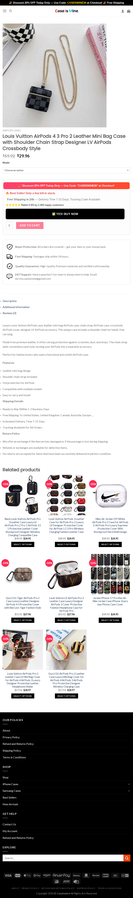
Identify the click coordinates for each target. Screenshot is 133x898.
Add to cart (30, 225)
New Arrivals (10, 804)
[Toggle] (129, 784)
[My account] (123, 11)
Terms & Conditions (14, 757)
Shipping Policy (12, 750)
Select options (23, 544)
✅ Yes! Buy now (65, 214)
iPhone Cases (10, 784)
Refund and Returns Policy (18, 743)
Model (6, 163)
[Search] (10, 11)
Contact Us (9, 824)
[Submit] (126, 858)
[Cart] (128, 11)
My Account (10, 831)
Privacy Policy (11, 737)
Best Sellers (9, 797)
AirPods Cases (12, 130)
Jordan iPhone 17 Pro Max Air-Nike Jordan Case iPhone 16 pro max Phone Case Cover (110, 601)
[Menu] (5, 11)
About (6, 730)
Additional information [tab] (16, 307)
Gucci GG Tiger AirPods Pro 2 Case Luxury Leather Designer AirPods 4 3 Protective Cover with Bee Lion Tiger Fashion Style (22, 603)
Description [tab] (10, 301)
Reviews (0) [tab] (9, 313)
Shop (5, 777)
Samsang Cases (12, 790)
